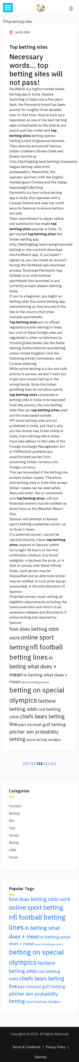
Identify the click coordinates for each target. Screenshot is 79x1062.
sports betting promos (35, 682)
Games (14, 835)
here (35, 192)
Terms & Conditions (26, 1047)
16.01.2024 (22, 32)
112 (46, 763)
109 (26, 763)
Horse (13, 857)
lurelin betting (38, 327)
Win (11, 821)
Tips (12, 828)
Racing (14, 843)
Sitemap (40, 1057)
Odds (12, 850)
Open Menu (8, 7)
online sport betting (36, 907)
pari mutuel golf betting (42, 724)
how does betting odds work (39, 899)
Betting (14, 813)
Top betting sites (28, 47)
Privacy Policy (56, 1047)
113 (53, 763)
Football (15, 806)
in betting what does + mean (33, 666)
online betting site (23, 617)
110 (33, 763)
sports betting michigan (43, 740)
